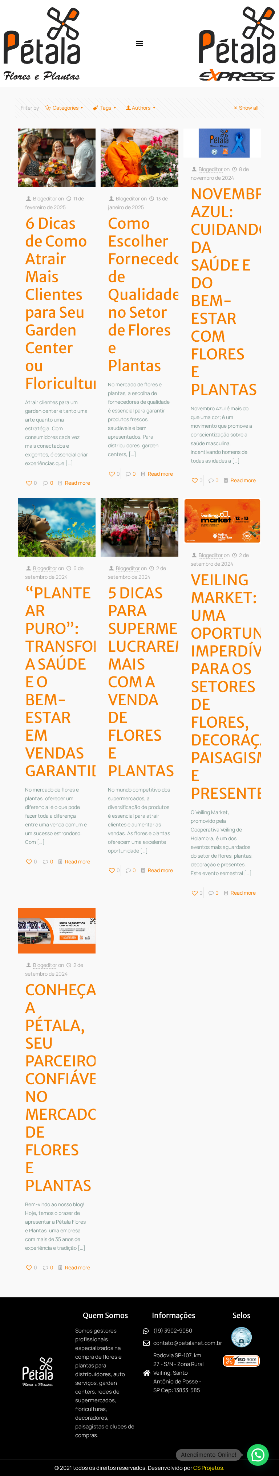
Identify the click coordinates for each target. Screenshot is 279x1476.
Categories (65, 107)
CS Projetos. (209, 1468)
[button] (139, 43)
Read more (77, 482)
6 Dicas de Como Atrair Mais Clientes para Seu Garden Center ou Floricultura (66, 303)
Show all (248, 107)
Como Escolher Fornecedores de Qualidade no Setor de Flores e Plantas (156, 294)
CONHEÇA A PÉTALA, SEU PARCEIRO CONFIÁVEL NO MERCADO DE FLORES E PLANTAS (65, 1088)
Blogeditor (45, 198)
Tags (105, 107)
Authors (141, 107)
